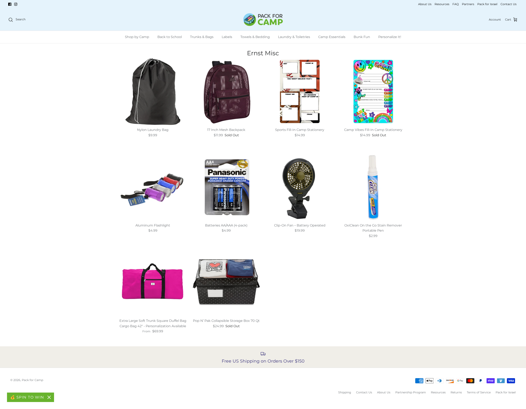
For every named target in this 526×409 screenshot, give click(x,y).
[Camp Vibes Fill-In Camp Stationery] (373, 91)
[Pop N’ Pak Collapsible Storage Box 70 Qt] (226, 282)
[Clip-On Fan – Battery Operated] (299, 187)
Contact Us (509, 4)
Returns (456, 392)
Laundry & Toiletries (294, 37)
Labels (227, 37)
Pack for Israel (487, 4)
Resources (442, 4)
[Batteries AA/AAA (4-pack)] (226, 187)
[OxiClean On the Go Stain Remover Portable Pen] (373, 187)
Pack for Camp (32, 380)
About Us (424, 4)
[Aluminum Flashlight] (153, 187)
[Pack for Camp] (263, 20)
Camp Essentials (331, 37)
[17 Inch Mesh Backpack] (226, 91)
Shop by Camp (137, 37)
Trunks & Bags (201, 37)
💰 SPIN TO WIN (27, 397)
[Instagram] (15, 4)
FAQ (455, 4)
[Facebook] (9, 4)
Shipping (344, 392)
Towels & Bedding (255, 37)
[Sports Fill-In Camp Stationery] (299, 91)
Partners (468, 4)
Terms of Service (479, 392)
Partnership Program (410, 392)
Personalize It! (389, 37)
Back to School (169, 37)
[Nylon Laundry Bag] (153, 91)
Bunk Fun (362, 37)
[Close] (49, 397)
